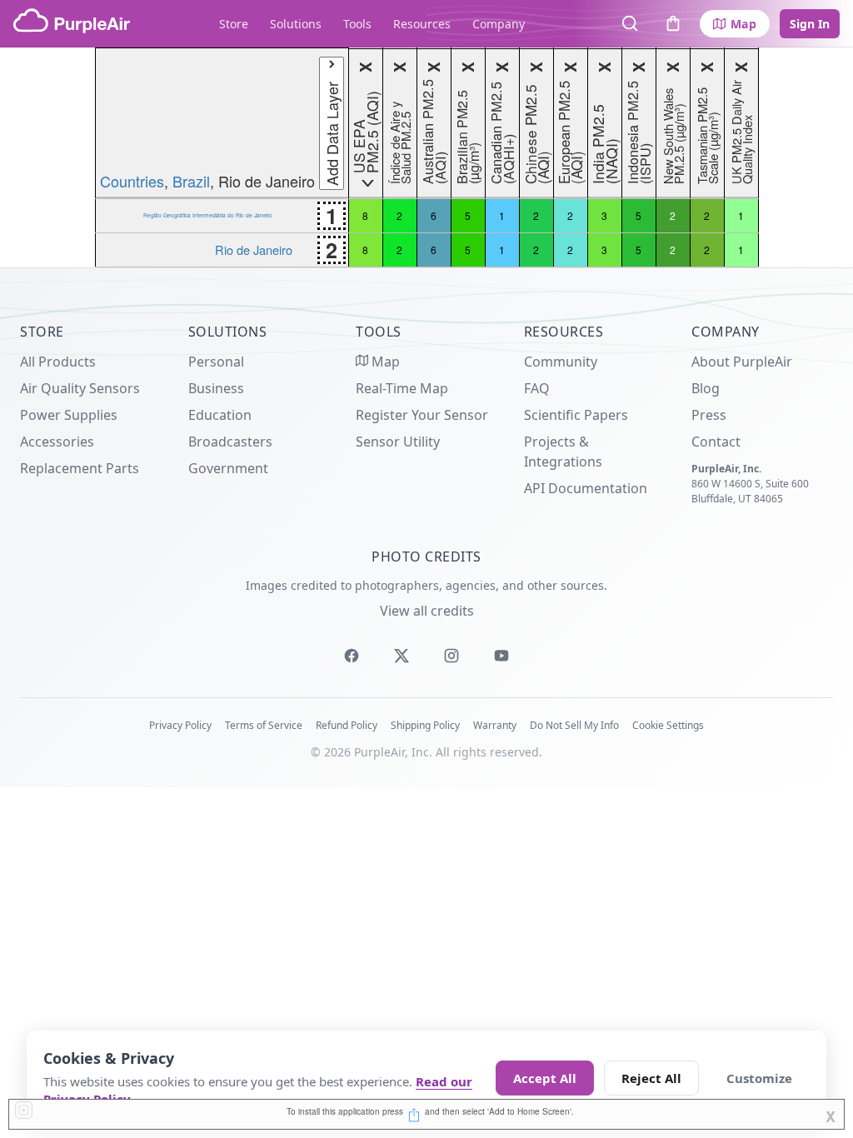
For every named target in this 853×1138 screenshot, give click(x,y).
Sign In (810, 24)
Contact (716, 441)
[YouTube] (501, 656)
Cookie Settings (668, 725)
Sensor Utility (398, 441)
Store (233, 24)
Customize (759, 1078)
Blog (705, 388)
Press (708, 415)
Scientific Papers (576, 415)
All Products (58, 361)
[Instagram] (451, 656)
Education (220, 415)
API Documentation (585, 488)
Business (216, 388)
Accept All (544, 1078)
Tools (357, 24)
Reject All (651, 1078)
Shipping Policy (425, 725)
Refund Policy (346, 725)
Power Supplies (68, 415)
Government (228, 468)
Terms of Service (263, 725)
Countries (132, 181)
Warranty (494, 725)
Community (560, 361)
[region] (426, 157)
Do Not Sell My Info (574, 725)
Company (498, 24)
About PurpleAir (741, 361)
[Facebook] (352, 656)
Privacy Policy (180, 725)
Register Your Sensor (422, 415)
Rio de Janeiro (253, 249)
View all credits (427, 610)
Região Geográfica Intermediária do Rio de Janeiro (207, 215)
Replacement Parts (79, 468)
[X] (402, 656)
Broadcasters (230, 441)
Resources (422, 24)
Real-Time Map (402, 388)
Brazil (191, 181)
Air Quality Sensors (80, 388)
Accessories (57, 441)
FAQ (537, 388)
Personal (216, 361)
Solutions (296, 24)
